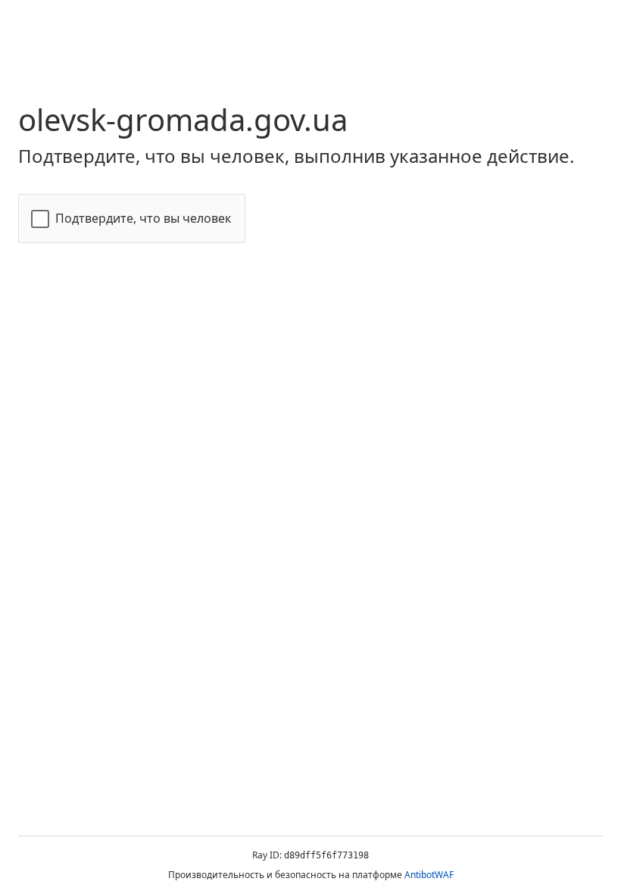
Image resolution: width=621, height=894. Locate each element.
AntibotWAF (429, 874)
